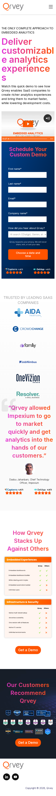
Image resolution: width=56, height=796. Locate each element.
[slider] (27, 138)
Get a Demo (28, 650)
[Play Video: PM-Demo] (28, 124)
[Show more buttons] (52, 138)
